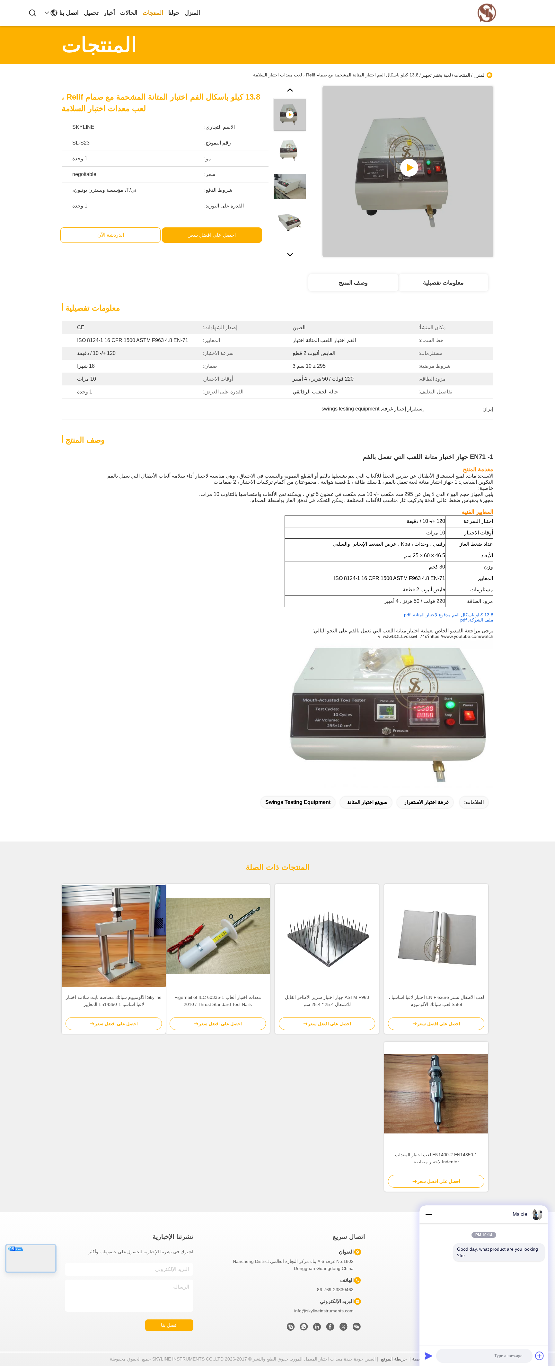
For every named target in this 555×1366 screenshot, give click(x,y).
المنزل (192, 13)
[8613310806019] (303, 1328)
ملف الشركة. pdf (476, 619)
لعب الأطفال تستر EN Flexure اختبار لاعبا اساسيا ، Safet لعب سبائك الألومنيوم (436, 1001)
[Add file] (539, 1356)
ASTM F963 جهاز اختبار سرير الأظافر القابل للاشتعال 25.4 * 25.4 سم (327, 1001)
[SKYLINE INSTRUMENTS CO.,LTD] (487, 13)
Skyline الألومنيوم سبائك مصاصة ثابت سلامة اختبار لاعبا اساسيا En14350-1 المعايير (114, 1001)
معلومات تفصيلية (443, 282)
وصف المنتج (353, 282)
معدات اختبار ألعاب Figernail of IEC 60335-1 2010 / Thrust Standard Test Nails (217, 1001)
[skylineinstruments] (290, 1328)
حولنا (174, 13)
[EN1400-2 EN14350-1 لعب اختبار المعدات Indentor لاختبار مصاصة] (436, 1094)
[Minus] (428, 1214)
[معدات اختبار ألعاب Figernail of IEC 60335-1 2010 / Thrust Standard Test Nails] (218, 936)
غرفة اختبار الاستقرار (426, 802)
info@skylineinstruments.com (324, 1310)
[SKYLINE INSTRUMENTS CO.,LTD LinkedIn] (317, 1328)
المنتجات (153, 13)
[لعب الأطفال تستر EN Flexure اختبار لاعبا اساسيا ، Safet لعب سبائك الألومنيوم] (436, 936)
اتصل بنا (69, 13)
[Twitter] (343, 1328)
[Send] (428, 1356)
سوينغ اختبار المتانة (367, 802)
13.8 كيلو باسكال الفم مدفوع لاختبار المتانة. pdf (448, 614)
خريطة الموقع (394, 1359)
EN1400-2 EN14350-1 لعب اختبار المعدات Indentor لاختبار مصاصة (436, 1158)
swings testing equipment (297, 802)
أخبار (109, 13)
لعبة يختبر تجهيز (436, 75)
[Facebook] (330, 1328)
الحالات (128, 13)
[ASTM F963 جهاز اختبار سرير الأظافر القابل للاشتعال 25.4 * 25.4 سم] (327, 936)
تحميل (91, 13)
